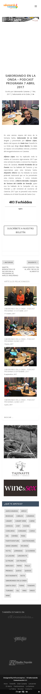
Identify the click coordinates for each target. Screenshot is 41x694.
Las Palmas (21, 561)
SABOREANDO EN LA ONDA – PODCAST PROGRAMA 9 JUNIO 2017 (19, 340)
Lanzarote (22, 556)
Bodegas (9, 516)
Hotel (8, 551)
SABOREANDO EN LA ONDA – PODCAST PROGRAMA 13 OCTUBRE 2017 (19, 310)
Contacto (28, 689)
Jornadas (18, 551)
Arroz (24, 511)
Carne (32, 521)
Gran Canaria (11, 546)
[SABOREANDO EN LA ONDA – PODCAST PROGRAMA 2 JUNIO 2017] (20, 387)
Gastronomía (28, 541)
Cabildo (19, 516)
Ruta (22, 576)
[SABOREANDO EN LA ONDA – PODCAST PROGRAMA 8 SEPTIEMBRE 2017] (20, 356)
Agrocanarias (12, 511)
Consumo (22, 531)
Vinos (32, 590)
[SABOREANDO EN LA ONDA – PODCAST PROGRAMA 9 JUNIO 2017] (20, 326)
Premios (9, 571)
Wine (8, 595)
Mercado (10, 566)
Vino (24, 590)
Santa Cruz (11, 585)
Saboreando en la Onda (21, 94)
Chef (18, 526)
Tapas (21, 585)
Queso (18, 571)
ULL (17, 590)
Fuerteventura (12, 541)
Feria (23, 536)
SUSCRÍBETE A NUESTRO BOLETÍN (20, 230)
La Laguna (10, 556)
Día (7, 536)
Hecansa (24, 546)
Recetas (21, 689)
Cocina (26, 526)
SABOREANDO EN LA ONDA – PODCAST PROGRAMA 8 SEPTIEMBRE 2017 (19, 370)
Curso (32, 531)
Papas (19, 566)
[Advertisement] (20, 43)
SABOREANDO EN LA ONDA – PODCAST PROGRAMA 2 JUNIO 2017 (19, 401)
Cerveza (9, 526)
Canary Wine (20, 521)
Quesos (28, 571)
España (15, 536)
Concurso (10, 531)
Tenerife (31, 585)
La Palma (9, 561)
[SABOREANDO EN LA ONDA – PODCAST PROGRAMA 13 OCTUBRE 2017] (20, 295)
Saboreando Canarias (22, 91)
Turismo (9, 590)
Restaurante (11, 576)
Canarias (30, 516)
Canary (9, 521)
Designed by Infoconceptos (14, 678)
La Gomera (30, 551)
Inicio (6, 684)
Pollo (27, 566)
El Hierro (9, 686)
